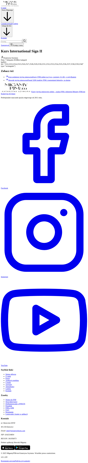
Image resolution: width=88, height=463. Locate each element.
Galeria (15, 24)
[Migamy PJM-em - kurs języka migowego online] (10, 6)
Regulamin (9, 412)
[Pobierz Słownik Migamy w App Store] (8, 449)
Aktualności (10, 387)
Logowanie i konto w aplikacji (17, 414)
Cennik (3, 24)
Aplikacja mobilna (12, 380)
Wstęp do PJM (11, 400)
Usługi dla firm (6, 26)
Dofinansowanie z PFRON (15, 404)
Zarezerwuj (5, 45)
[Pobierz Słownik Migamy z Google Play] (22, 449)
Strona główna (11, 374)
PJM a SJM (10, 408)
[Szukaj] (24, 41)
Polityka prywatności (22, 461)
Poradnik (9, 406)
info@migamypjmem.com (15, 431)
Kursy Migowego (7, 10)
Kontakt (4, 38)
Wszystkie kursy (11, 402)
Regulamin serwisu (8, 461)
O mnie (3, 8)
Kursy (8, 378)
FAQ (7, 410)
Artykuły (9, 24)
